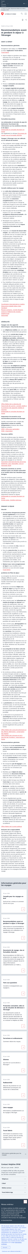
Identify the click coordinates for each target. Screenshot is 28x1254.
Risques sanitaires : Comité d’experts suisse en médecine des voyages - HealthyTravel (12, 311)
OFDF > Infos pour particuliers (10, 429)
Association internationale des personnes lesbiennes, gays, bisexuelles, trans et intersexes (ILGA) (13, 463)
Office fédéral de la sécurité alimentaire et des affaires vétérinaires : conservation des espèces (13, 731)
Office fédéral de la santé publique (11, 826)
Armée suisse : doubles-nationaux (11, 500)
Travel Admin (5, 52)
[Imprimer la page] (22, 19)
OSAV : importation (7, 431)
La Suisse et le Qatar (10, 14)
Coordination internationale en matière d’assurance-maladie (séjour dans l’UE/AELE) (13, 306)
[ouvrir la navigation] (25, 13)
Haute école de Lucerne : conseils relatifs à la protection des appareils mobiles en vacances (14, 407)
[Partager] (26, 19)
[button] (25, 1201)
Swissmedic (4, 315)
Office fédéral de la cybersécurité (11, 404)
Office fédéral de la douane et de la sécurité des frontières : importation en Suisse (13, 737)
